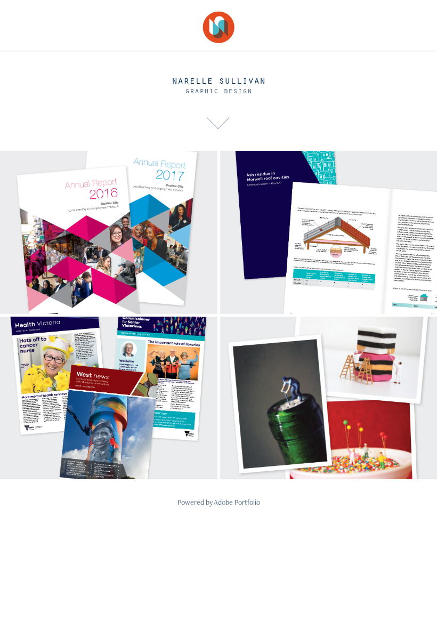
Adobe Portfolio (237, 502)
